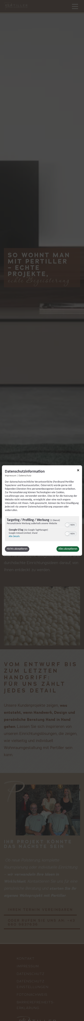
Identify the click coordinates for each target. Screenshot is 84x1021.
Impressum (10, 476)
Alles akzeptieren (67, 548)
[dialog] (42, 510)
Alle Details (14, 536)
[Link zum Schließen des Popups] (78, 470)
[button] (67, 525)
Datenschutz (25, 476)
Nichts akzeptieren (17, 548)
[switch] (70, 524)
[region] (42, 529)
